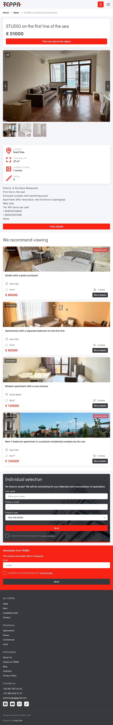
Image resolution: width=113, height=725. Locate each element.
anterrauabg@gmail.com (15, 698)
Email (5, 560)
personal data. (48, 536)
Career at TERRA (11, 662)
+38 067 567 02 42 (12, 688)
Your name (10, 491)
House (6, 635)
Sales (16, 12)
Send (56, 528)
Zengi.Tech (17, 720)
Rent (5, 608)
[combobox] (56, 517)
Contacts (7, 671)
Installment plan (10, 613)
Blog (5, 666)
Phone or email (12, 502)
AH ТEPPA (9, 598)
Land (5, 644)
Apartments (8, 630)
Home (6, 12)
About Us (7, 657)
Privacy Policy (9, 675)
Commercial (8, 639)
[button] (107, 86)
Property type (11, 512)
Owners (6, 617)
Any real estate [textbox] (15, 517)
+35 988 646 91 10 (12, 693)
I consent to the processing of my (25, 536)
